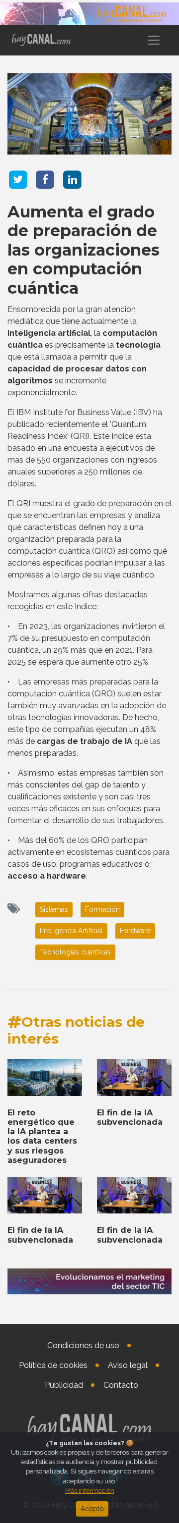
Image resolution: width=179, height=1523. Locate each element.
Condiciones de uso (83, 1345)
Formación (102, 909)
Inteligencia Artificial (71, 931)
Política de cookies (53, 1365)
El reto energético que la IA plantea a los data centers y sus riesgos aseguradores (42, 1136)
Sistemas (54, 909)
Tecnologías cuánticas (75, 952)
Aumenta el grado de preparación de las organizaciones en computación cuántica (83, 250)
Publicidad (64, 1385)
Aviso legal (128, 1365)
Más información (89, 1490)
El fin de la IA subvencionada (130, 1117)
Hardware (135, 931)
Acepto (92, 1509)
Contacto (120, 1385)
